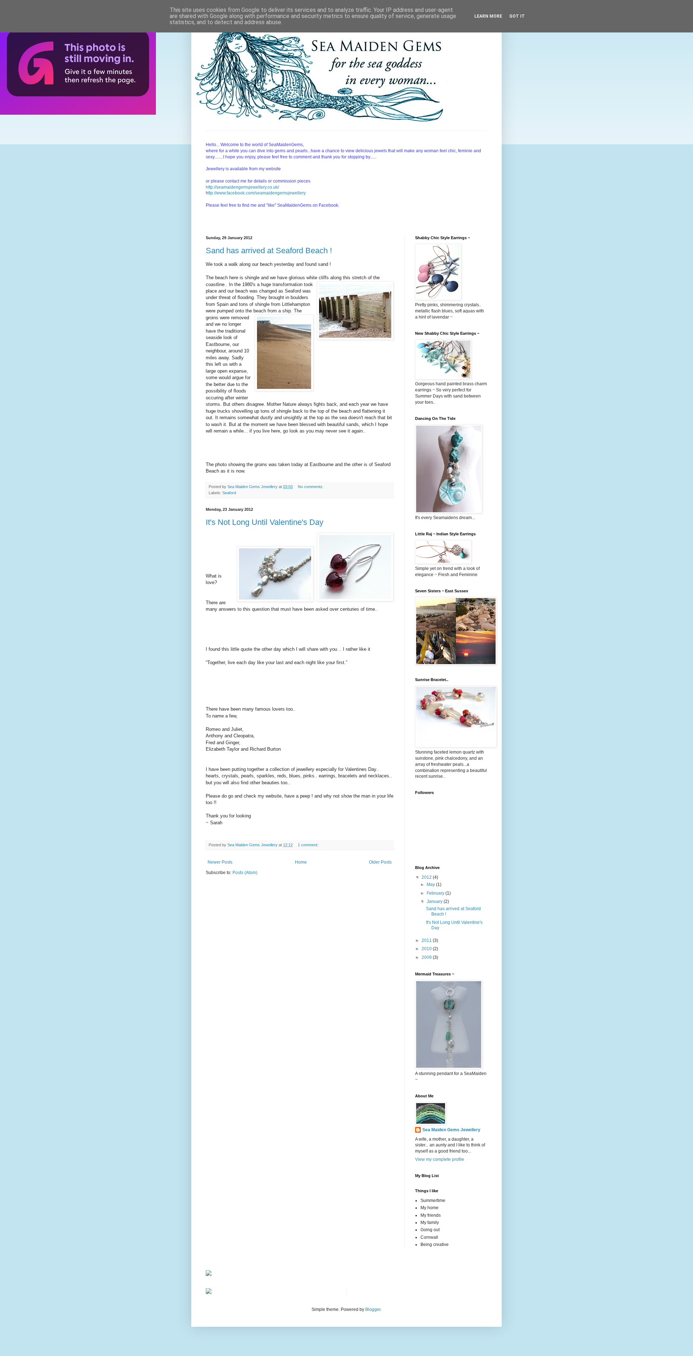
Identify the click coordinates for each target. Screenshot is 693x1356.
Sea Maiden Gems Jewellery (451, 1129)
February (436, 893)
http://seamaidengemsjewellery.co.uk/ (242, 187)
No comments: (311, 486)
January (435, 901)
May (431, 884)
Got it (517, 16)
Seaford (229, 493)
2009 (427, 957)
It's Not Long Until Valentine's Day (264, 522)
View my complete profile (439, 1159)
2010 (427, 948)
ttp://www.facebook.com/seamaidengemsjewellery (257, 193)
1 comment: (308, 845)
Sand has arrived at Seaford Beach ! (269, 250)
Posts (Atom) (244, 872)
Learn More (488, 16)
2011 (427, 940)
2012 (427, 877)
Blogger (372, 1309)
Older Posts (380, 862)
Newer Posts (220, 862)
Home (301, 862)
